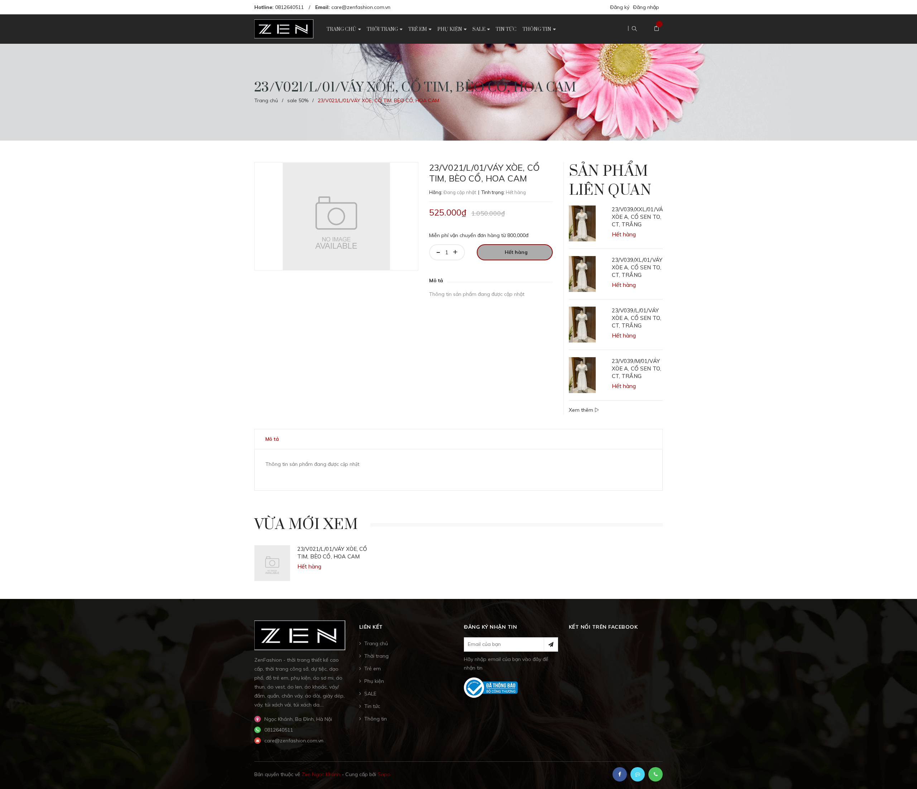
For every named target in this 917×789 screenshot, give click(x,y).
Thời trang (376, 656)
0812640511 (289, 7)
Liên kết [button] (371, 627)
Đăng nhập (646, 7)
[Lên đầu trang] (903, 773)
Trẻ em (372, 668)
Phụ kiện (374, 681)
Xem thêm (582, 410)
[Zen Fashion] (299, 635)
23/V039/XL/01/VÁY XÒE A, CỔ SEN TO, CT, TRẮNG (637, 267)
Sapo (384, 774)
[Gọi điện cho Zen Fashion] (655, 774)
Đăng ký (619, 7)
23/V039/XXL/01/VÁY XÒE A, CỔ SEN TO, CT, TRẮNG (637, 217)
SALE (370, 693)
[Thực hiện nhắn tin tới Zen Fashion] (637, 774)
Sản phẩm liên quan (610, 181)
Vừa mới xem (306, 524)
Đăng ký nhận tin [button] (490, 627)
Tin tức (372, 706)
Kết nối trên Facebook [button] (603, 627)
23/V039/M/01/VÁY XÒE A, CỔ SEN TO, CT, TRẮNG (637, 368)
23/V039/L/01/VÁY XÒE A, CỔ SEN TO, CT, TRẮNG (637, 318)
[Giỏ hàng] (656, 29)
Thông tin (375, 718)
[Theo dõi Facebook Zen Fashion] (620, 774)
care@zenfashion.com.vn (360, 7)
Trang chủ (376, 643)
